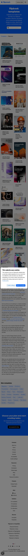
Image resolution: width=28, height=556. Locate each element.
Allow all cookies (21, 285)
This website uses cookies (11, 270)
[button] (2, 553)
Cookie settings (11, 285)
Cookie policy (5, 280)
